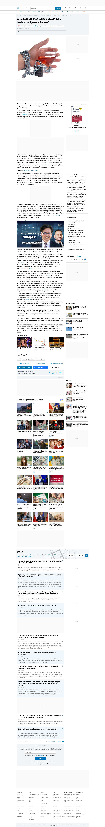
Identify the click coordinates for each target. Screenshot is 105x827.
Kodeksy (42, 782)
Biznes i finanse (55, 760)
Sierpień (79, 256)
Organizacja (19, 774)
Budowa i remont (79, 764)
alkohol (19, 342)
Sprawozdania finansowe (69, 766)
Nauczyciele (31, 777)
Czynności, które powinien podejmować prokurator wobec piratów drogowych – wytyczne (75, 183)
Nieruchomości (70, 11)
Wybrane (83, 176)
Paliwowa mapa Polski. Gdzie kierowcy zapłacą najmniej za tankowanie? (75, 197)
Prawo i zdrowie (44, 769)
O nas (18, 789)
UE (47, 233)
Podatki (18, 760)
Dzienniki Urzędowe (44, 777)
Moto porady (29, 15)
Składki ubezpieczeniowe (69, 777)
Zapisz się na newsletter (58, 346)
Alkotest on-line (28, 522)
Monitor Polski (43, 776)
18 (71, 259)
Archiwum (78, 776)
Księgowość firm (20, 758)
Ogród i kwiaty (79, 766)
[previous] (46, 707)
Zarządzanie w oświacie (33, 780)
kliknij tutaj (47, 729)
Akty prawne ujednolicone (45, 780)
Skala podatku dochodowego (69, 782)
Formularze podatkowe (80, 780)
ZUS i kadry (19, 764)
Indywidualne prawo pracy (34, 760)
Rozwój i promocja (20, 779)
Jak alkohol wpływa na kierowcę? (32, 252)
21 (79, 259)
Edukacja (78, 11)
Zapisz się (40, 724)
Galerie (55, 520)
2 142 (59, 707)
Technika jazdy (35, 15)
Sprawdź (76, 131)
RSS (62, 789)
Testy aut (32, 520)
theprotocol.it (78, 782)
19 (74, 259)
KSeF (83, 11)
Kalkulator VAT (55, 777)
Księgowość (23, 11)
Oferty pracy (78, 783)
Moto (63, 11)
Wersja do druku (25, 346)
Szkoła (30, 776)
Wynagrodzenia (32, 761)
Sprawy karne (43, 761)
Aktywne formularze (75, 229)
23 (84, 259)
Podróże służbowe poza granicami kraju (76, 249)
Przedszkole (31, 774)
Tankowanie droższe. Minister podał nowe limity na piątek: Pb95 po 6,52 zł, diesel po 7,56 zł (76, 180)
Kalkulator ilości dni (72, 226)
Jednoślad (50, 520)
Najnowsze (77, 176)
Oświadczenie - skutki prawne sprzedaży (76, 236)
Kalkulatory (72, 217)
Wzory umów (78, 779)
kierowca (28, 282)
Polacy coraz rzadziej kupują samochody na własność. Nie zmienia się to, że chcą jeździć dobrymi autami (76, 207)
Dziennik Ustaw (44, 774)
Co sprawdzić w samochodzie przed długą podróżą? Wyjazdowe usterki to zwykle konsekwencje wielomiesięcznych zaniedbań (76, 186)
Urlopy (30, 764)
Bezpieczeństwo (43, 15)
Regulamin (51, 789)
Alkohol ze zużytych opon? (31, 154)
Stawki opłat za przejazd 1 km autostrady (76, 244)
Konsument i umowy (44, 763)
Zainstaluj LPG (20, 522)
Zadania (18, 777)
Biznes (34, 11)
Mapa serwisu (80, 789)
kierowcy (48, 147)
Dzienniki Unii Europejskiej (46, 779)
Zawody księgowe (20, 766)
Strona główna (19, 15)
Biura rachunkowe (68, 758)
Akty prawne (43, 772)
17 (68, 259)
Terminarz (72, 256)
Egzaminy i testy (32, 779)
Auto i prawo (38, 520)
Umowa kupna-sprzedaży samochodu (76, 230)
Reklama (73, 789)
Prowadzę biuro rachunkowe (69, 761)
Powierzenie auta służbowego (74, 234)
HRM (30, 767)
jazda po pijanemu (41, 342)
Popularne (71, 176)
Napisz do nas (41, 346)
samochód (25, 114)
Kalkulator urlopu (71, 224)
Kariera (57, 789)
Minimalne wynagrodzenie (69, 776)
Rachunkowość (20, 761)
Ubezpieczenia (31, 763)
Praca (42, 766)
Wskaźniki (72, 240)
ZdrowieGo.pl (78, 774)
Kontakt (67, 789)
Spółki (53, 761)
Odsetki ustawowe (67, 780)
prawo (48, 259)
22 (82, 259)
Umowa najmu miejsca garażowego (75, 232)
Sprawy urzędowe (44, 764)
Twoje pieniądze (56, 11)
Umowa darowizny (72, 238)
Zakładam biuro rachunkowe (69, 760)
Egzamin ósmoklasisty (33, 783)
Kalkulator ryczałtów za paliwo (74, 222)
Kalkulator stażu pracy (56, 780)
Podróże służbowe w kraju (73, 247)
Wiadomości (78, 760)
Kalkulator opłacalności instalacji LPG (76, 220)
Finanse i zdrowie (55, 767)
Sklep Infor (43, 767)
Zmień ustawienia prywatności (40, 789)
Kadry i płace (19, 780)
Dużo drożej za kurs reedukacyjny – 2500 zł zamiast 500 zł (76, 190)
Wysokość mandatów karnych (74, 245)
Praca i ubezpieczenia (56, 763)
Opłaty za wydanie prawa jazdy (74, 242)
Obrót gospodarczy (20, 763)
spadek (58, 199)
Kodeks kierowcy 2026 (77, 128)
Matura (30, 782)
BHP (30, 766)
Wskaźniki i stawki (68, 772)
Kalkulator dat (55, 774)
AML (65, 767)
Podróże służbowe (67, 779)
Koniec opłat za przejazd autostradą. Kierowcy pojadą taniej (75, 211)
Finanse (77, 763)
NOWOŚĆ (76, 125)
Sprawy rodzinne (44, 760)
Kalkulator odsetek (56, 779)
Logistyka (44, 520)
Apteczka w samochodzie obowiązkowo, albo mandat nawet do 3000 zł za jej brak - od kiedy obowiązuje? (76, 193)
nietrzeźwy (24, 342)
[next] (63, 707)
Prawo (49, 11)
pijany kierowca (31, 342)
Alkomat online (71, 219)
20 (76, 259)
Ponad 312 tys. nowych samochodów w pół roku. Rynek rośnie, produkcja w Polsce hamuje (76, 200)
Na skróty (78, 772)
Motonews (19, 520)
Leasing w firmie (55, 766)
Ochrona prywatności (26, 789)
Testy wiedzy (31, 785)
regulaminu (40, 721)
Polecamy (68, 381)
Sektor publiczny (41, 11)
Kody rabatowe (79, 777)
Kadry (29, 11)
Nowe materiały (70, 303)
